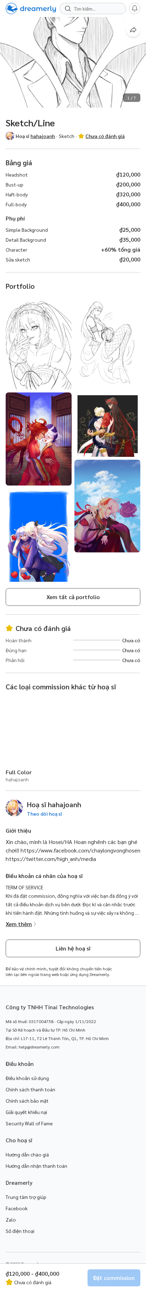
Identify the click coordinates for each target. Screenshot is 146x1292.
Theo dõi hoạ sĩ (44, 813)
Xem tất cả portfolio (73, 597)
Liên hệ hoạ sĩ (73, 948)
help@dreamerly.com (39, 1047)
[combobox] (96, 8)
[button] (10, 136)
